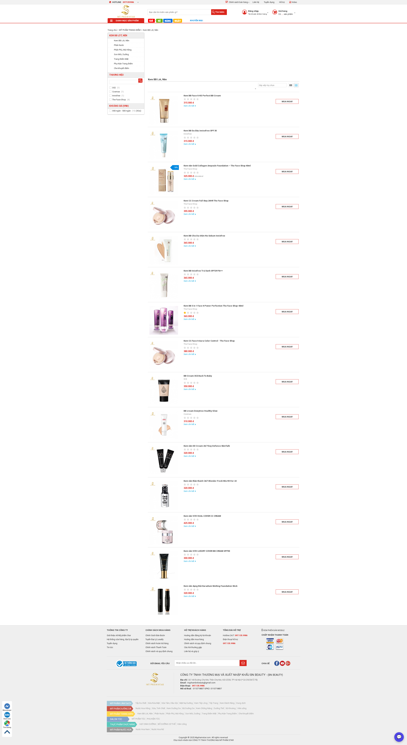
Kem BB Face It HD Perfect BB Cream (202, 95)
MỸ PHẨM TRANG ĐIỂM (130, 30)
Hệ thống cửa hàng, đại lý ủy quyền (122, 639)
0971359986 (128, 2)
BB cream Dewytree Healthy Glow (200, 411)
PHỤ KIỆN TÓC (153, 719)
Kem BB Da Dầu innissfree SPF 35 (200, 130)
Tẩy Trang (213, 703)
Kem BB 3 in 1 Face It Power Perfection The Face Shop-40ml (213, 306)
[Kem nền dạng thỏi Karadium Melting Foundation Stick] (163, 600)
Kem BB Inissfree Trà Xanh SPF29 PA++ (203, 271)
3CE (114, 87)
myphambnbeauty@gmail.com (201, 682)
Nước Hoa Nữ (158, 729)
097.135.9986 (241, 635)
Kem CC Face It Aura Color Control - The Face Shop (209, 341)
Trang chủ (112, 30)
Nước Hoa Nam (143, 729)
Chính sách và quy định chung (158, 651)
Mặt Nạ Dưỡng (186, 703)
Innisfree (116, 95)
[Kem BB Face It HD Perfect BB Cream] (163, 110)
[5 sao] (198, 99)
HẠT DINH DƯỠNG (147, 724)
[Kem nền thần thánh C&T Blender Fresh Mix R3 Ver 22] (163, 495)
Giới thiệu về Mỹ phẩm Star (119, 635)
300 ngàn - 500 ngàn (121, 111)
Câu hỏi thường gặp (193, 647)
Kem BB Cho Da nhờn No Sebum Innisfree (204, 236)
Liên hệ (256, 2)
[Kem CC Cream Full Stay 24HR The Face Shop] (163, 215)
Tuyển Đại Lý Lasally (154, 639)
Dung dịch (241, 703)
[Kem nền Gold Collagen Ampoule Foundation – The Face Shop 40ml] (163, 180)
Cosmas (116, 91)
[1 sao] (185, 99)
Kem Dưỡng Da (174, 708)
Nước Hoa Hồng (143, 708)
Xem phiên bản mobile (274, 630)
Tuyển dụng (269, 2)
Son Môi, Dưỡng (192, 713)
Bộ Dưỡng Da (188, 708)
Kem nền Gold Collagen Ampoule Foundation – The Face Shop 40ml (217, 165)
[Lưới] (290, 85)
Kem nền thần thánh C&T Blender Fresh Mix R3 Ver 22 (210, 481)
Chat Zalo (7, 719)
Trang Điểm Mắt (209, 713)
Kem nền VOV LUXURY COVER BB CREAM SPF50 (207, 551)
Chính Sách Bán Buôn (155, 635)
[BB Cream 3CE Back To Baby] (163, 390)
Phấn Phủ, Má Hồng (175, 713)
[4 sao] (194, 99)
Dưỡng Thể (219, 708)
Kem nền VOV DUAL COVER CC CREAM (202, 516)
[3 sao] (191, 99)
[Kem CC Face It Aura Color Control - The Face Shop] (163, 355)
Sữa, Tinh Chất (158, 708)
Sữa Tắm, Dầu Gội (170, 703)
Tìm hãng (140, 81)
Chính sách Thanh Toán (155, 647)
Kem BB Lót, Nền (150, 30)
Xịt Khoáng (231, 708)
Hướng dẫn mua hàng (194, 639)
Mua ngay (287, 101)
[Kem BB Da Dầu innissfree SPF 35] (163, 145)
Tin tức (110, 647)
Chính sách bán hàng (238, 2)
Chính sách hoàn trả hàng (157, 643)
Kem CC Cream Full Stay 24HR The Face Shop (206, 201)
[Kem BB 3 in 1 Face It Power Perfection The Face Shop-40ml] (163, 320)
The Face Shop (119, 99)
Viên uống (241, 708)
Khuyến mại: (196, 20)
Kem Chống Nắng (204, 708)
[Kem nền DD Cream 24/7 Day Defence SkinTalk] (163, 460)
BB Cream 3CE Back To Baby (198, 376)
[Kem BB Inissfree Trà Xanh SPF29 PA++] (163, 285)
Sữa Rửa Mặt (154, 703)
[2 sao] (188, 99)
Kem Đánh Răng (227, 703)
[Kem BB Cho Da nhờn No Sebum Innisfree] (163, 250)
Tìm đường (7, 727)
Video (294, 2)
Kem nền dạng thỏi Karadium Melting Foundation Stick (210, 586)
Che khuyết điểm (246, 713)
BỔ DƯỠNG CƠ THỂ (167, 724)
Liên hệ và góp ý (191, 651)
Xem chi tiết (189, 106)
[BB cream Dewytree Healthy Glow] (163, 425)
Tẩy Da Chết (140, 703)
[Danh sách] (296, 85)
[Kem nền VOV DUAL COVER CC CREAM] (163, 530)
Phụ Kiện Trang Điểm (227, 713)
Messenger (7, 710)
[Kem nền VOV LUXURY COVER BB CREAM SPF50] (163, 565)
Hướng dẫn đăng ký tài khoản (197, 635)
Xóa (138, 111)
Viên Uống (182, 724)
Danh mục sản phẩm (127, 20)
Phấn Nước (159, 713)
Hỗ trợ (282, 2)
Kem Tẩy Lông (200, 703)
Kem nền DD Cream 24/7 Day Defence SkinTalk (207, 446)
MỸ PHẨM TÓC (138, 719)
